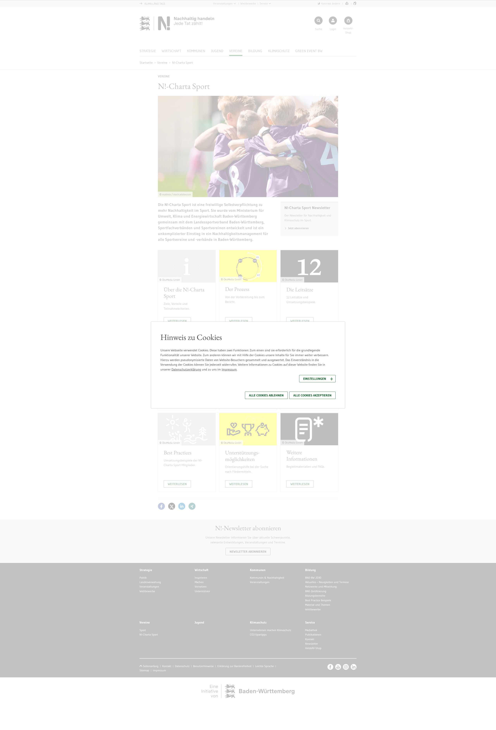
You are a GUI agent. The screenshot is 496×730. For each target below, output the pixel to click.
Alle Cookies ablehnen (266, 395)
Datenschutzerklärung (186, 369)
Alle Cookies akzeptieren (312, 395)
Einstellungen (314, 379)
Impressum (229, 369)
